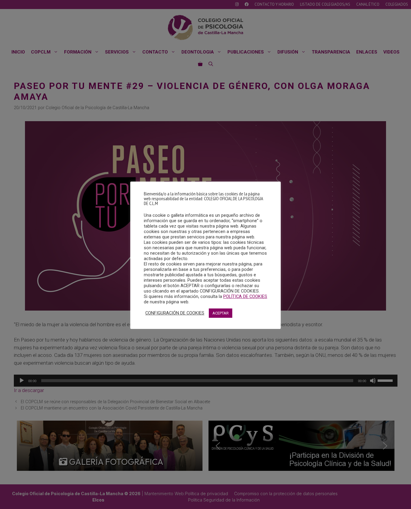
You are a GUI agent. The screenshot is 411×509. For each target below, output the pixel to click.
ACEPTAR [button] (220, 313)
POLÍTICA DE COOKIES (245, 296)
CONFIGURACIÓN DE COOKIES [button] (174, 313)
